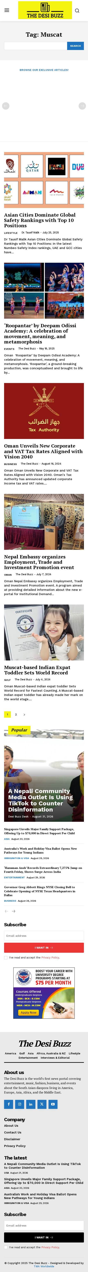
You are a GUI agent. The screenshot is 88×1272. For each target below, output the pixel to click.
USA (6, 1172)
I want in (42, 947)
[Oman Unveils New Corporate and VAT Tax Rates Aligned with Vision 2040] (44, 411)
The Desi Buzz (27, 348)
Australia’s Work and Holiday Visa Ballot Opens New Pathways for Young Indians (40, 851)
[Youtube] (53, 1104)
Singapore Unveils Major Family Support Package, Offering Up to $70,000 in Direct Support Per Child (39, 831)
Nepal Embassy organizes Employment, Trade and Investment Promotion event (39, 562)
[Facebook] (8, 1104)
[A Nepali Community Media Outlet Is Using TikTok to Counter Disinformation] (44, 776)
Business (10, 464)
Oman (8, 574)
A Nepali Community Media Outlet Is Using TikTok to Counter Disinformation (40, 800)
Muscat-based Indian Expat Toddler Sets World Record (37, 670)
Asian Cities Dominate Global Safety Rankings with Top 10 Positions (40, 220)
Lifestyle (11, 233)
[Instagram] (19, 1104)
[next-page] (24, 714)
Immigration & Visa (16, 858)
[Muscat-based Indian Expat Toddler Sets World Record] (44, 632)
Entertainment (14, 877)
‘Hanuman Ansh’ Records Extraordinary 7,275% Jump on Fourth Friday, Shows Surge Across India (43, 870)
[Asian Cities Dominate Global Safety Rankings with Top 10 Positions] (44, 180)
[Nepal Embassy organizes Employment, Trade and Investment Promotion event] (44, 522)
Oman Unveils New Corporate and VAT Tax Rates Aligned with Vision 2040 (43, 451)
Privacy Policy (50, 957)
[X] (41, 1104)
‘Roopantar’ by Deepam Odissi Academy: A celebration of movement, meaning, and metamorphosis (40, 333)
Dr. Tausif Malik (30, 232)
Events (9, 349)
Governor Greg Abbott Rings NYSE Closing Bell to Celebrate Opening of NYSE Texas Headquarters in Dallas (39, 891)
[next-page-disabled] (82, 106)
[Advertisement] (44, 104)
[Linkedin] (30, 1104)
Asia (6, 839)
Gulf (7, 680)
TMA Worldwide (44, 1266)
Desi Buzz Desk (18, 816)
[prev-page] (5, 106)
